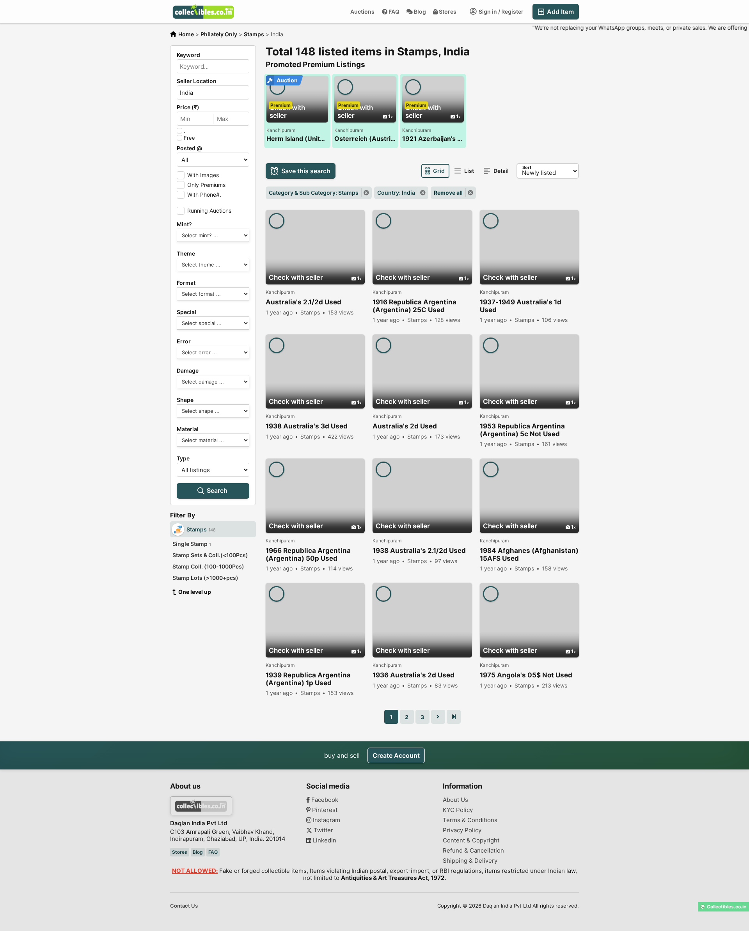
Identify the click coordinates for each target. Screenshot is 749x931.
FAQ (394, 11)
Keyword (188, 55)
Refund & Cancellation (473, 850)
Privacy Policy (462, 830)
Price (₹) (188, 107)
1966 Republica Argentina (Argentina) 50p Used (308, 554)
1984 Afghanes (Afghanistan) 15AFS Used (529, 554)
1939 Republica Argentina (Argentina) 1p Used (308, 679)
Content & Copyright (471, 840)
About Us (455, 799)
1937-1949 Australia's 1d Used (520, 306)
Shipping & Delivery (470, 860)
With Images (203, 175)
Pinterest (324, 810)
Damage (188, 371)
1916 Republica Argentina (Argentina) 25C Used (414, 306)
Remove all (448, 192)
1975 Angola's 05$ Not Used (526, 675)
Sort (526, 167)
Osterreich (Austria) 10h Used (365, 138)
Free (189, 137)
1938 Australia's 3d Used (307, 426)
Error (184, 341)
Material (188, 429)
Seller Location (197, 81)
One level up (194, 591)
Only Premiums (206, 184)
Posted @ (189, 148)
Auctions (362, 11)
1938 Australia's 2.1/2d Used (419, 550)
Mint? (184, 224)
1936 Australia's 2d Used (413, 675)
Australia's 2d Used (405, 426)
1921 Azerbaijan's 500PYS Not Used (433, 138)
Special (186, 312)
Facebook (324, 799)
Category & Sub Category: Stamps (314, 192)
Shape (185, 400)
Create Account (396, 755)
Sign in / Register (500, 11)
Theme (186, 254)
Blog (420, 11)
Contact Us (184, 906)
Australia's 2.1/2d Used (303, 302)
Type (183, 458)
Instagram (325, 820)
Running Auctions (209, 210)
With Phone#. (204, 194)
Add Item (559, 12)
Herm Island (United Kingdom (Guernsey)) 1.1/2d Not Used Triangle (297, 138)
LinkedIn (323, 840)
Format (186, 283)
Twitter (322, 830)
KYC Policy (458, 810)
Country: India (396, 192)
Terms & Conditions (470, 820)
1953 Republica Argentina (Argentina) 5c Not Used (522, 430)
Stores (447, 11)
